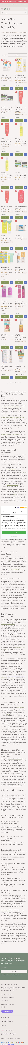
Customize (14, 536)
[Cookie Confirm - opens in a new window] (21, 507)
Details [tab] (23, 511)
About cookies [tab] (14, 511)
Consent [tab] (5, 511)
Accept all (14, 532)
